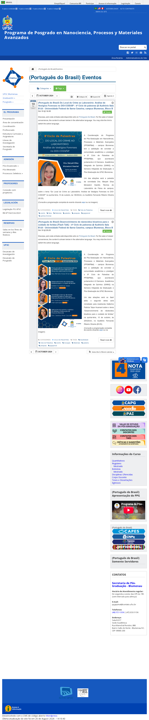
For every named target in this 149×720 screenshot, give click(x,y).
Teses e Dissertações (122, 480)
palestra (67, 213)
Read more (105, 210)
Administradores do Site (136, 58)
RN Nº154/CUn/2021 (12, 213)
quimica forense (45, 216)
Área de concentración (13, 122)
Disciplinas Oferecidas (122, 474)
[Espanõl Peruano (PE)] (102, 9)
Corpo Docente (119, 477)
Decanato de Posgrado (9, 259)
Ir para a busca (39, 9)
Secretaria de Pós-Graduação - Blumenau (127, 584)
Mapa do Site (101, 11)
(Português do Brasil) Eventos (50, 69)
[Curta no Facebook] (128, 53)
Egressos (116, 482)
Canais (138, 3)
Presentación (9, 118)
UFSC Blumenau (10, 94)
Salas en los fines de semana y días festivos (12, 232)
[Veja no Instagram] (141, 53)
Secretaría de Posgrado (9, 148)
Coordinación (9, 126)
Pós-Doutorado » (11, 165)
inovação (67, 343)
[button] (101, 352)
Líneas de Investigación (9, 141)
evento (42, 213)
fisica (50, 213)
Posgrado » (8, 102)
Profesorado (9, 130)
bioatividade (84, 340)
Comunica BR (75, 3)
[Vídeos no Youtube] (136, 53)
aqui (83, 202)
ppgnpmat (86, 213)
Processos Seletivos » (13, 173)
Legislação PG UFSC (12, 209)
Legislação (125, 3)
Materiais (58, 213)
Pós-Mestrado (9, 169)
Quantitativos (118, 460)
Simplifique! (59, 3)
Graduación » (9, 98)
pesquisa (77, 213)
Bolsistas (116, 469)
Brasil (9, 2)
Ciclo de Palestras (61, 210)
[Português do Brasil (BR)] (95, 9)
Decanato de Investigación (9, 252)
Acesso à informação (107, 3)
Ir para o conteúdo (9, 9)
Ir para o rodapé (53, 9)
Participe (90, 3)
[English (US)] (99, 9)
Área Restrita (117, 58)
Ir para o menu (25, 9)
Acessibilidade (112, 9)
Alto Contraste (127, 9)
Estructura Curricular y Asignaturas (13, 135)
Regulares (116, 463)
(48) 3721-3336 (118, 612)
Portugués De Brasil (87, 117)
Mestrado (118, 466)
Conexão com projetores (9, 191)
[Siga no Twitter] (132, 53)
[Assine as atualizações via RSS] (145, 53)
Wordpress (51, 715)
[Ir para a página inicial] (32, 69)
